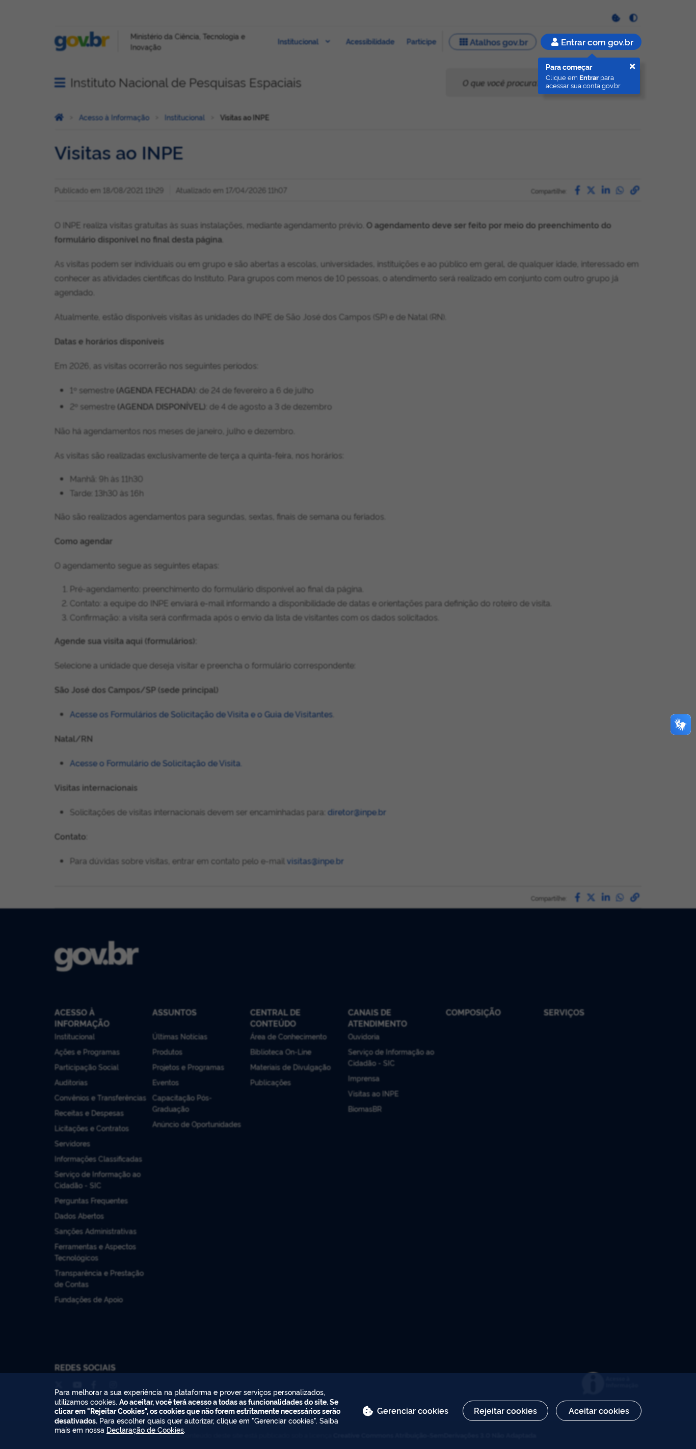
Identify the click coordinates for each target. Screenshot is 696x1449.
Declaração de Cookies (145, 1429)
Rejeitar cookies (505, 1410)
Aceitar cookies (599, 1410)
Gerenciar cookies (412, 1410)
